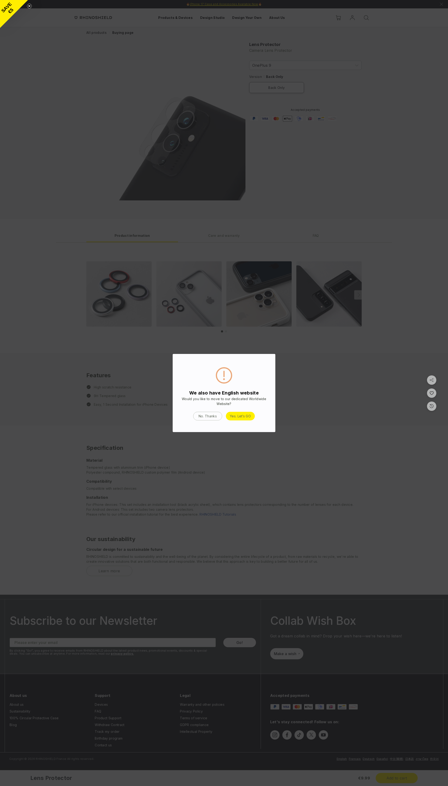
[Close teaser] (29, 6)
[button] (14, 14)
